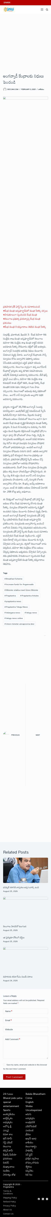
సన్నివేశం (29, 1170)
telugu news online (14, 618)
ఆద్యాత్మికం (30, 1118)
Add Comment (12, 1039)
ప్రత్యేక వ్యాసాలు (32, 1158)
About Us (7, 1209)
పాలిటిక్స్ (29, 1150)
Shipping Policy (10, 1197)
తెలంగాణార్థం (31, 1146)
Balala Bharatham (35, 1093)
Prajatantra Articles (29, 595)
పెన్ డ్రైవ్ (29, 1154)
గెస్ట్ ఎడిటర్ (8, 1142)
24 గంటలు (8, 1093)
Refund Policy (9, 1201)
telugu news (31, 612)
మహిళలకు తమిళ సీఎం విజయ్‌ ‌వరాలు (18, 976)
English (30, 1102)
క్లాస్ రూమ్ (7, 1138)
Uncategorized (34, 1110)
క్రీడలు (28, 1134)
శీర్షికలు (29, 1166)
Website (9, 1029)
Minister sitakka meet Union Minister (21, 590)
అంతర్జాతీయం (9, 1114)
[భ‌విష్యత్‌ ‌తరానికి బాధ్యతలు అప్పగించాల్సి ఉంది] (25, 870)
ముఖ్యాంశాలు (9, 1166)
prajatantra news (13, 601)
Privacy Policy (9, 1205)
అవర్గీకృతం (8, 1118)
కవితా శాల (8, 1134)
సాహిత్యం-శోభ (9, 1174)
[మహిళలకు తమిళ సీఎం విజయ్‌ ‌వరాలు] (25, 959)
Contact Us (8, 1213)
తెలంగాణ (7, 1146)
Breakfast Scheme (13, 579)
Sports (6, 1110)
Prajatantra (10, 595)
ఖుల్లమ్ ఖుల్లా (31, 1138)
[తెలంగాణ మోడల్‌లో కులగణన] (25, 909)
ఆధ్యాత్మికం (8, 1122)
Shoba (29, 1106)
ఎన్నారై (6, 1130)
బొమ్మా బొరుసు (32, 1162)
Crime (29, 1097)
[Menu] (42, 9)
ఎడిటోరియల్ (31, 1126)
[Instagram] (47, 1199)
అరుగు (28, 1114)
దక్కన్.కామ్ (8, 1150)
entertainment (11, 1106)
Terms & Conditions (8, 1192)
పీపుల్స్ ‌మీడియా (9, 1154)
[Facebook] (39, 1199)
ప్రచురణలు (7, 1158)
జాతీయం (41, 89)
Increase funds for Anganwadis (19, 584)
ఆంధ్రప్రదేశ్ (30, 1122)
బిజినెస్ (6, 1162)
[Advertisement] (25, 40)
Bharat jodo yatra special (12, 1099)
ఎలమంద (29, 1130)
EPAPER (7, 2)
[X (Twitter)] (43, 1199)
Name (8, 1011)
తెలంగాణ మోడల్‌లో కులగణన (14, 926)
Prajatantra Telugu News (16, 607)
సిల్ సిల (29, 1174)
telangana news (12, 612)
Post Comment (14, 1077)
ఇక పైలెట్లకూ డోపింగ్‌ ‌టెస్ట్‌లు (13, 937)
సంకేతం (6, 1170)
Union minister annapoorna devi (19, 624)
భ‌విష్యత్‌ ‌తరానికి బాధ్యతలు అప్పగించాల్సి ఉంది (21, 887)
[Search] (47, 10)
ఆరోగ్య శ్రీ (7, 1126)
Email (8, 1020)
